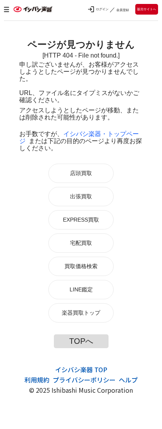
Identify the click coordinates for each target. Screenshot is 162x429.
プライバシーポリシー (84, 379)
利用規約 (37, 379)
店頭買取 (81, 173)
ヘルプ (128, 379)
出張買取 (81, 196)
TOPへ (81, 341)
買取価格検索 (81, 266)
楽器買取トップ (81, 313)
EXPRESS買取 (81, 219)
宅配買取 (81, 243)
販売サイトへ (146, 9)
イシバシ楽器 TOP (81, 369)
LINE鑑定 (81, 289)
